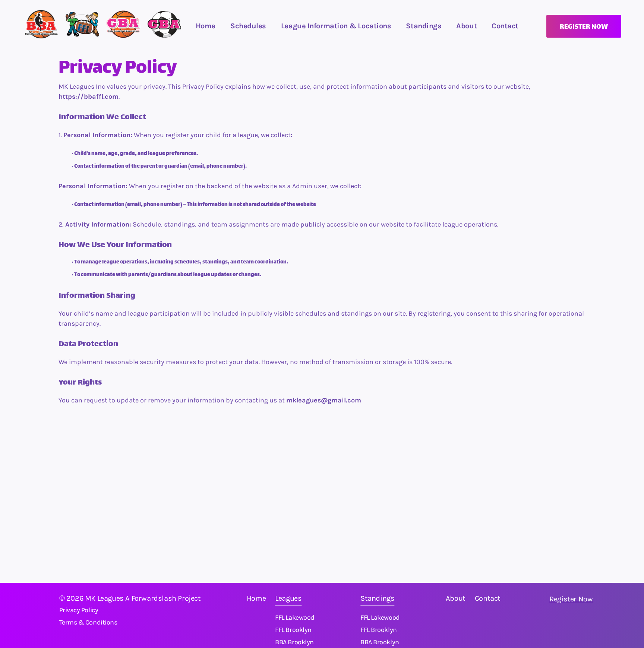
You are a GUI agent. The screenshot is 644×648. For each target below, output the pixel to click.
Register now (584, 27)
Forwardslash (154, 598)
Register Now (571, 599)
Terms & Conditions (88, 622)
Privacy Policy (78, 610)
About (466, 26)
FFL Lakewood (295, 617)
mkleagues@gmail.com (323, 400)
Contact (488, 598)
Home (205, 26)
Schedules (248, 26)
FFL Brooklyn (293, 629)
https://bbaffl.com (89, 97)
